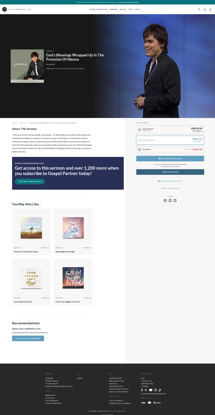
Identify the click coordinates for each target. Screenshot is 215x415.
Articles (113, 384)
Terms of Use (121, 411)
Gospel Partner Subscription (59, 386)
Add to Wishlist (171, 188)
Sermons (49, 51)
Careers (144, 386)
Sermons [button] (113, 9)
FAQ (142, 378)
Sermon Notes (115, 378)
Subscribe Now (170, 172)
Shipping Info (147, 384)
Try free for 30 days (29, 181)
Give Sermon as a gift (171, 181)
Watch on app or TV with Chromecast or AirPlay (67, 68)
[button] (205, 9)
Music (80, 378)
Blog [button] (137, 9)
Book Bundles (51, 401)
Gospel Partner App (98, 9)
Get (171, 158)
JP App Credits (51, 384)
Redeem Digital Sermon (119, 403)
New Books (50, 395)
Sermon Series (51, 381)
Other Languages (53, 403)
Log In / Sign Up (116, 401)
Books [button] (123, 9)
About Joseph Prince (118, 392)
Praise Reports (116, 386)
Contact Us (146, 381)
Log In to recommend (28, 338)
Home (14, 123)
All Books (50, 398)
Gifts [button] (130, 9)
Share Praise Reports (119, 389)
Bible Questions (116, 381)
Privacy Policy (113, 411)
